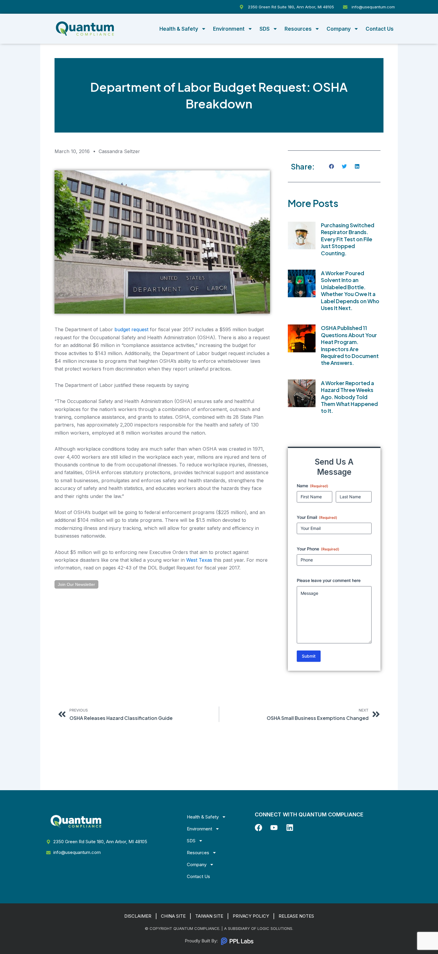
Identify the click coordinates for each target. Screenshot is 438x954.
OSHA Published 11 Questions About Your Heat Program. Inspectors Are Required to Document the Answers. (350, 345)
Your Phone (318, 548)
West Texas (199, 560)
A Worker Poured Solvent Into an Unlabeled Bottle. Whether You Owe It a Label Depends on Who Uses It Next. (350, 290)
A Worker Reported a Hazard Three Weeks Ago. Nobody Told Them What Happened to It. (349, 396)
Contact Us (380, 29)
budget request (131, 329)
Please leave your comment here (329, 580)
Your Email (317, 517)
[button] (331, 166)
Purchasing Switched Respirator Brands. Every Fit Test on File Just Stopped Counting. (347, 239)
